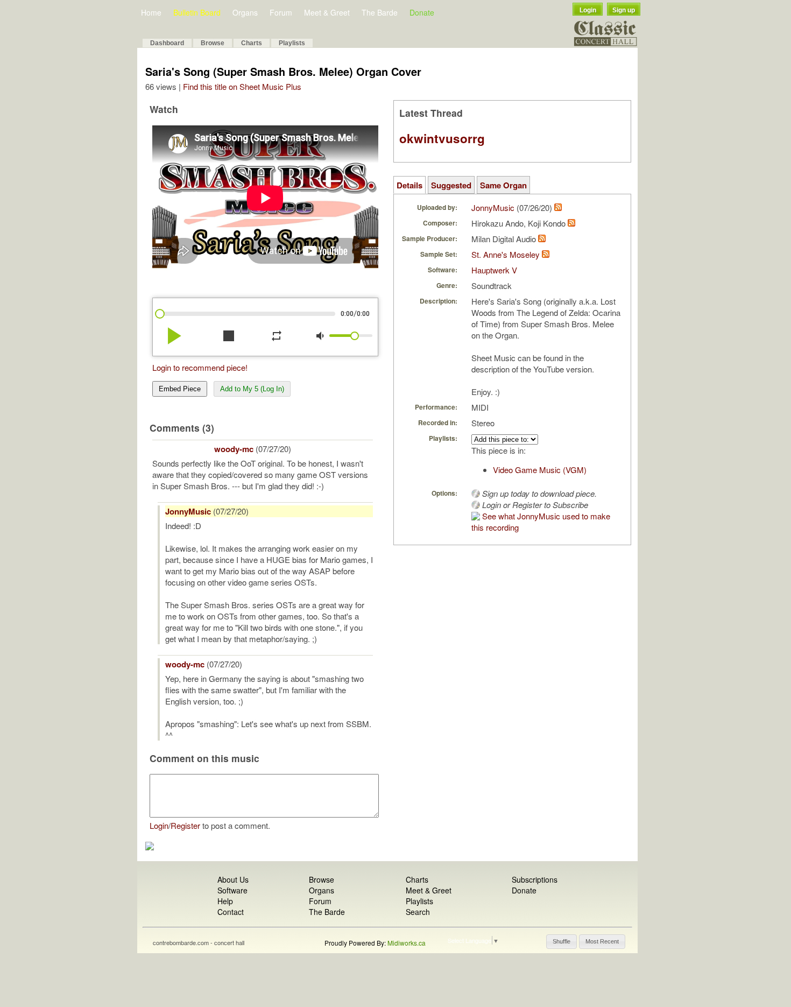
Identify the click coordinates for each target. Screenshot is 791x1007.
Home (151, 12)
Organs (245, 12)
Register (185, 825)
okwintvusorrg (442, 138)
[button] (561, 941)
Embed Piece (180, 389)
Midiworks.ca (406, 942)
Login (588, 10)
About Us (233, 879)
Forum (281, 12)
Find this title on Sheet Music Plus (242, 86)
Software (232, 890)
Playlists (292, 43)
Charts (251, 43)
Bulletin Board (197, 12)
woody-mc (233, 449)
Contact (230, 911)
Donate (421, 12)
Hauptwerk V (494, 270)
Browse (212, 43)
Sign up (623, 10)
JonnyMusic (188, 511)
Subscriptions (534, 879)
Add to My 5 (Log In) (252, 389)
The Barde (380, 12)
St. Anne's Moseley (505, 254)
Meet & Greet (327, 12)
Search (418, 911)
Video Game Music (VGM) (540, 469)
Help (225, 901)
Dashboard (167, 43)
